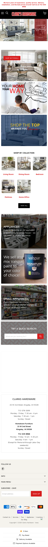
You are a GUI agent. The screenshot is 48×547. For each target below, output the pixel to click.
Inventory (39, 517)
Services (15, 517)
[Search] (40, 336)
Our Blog (24, 519)
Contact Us (6, 517)
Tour (22, 517)
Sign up (36, 494)
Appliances (30, 517)
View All (24, 206)
